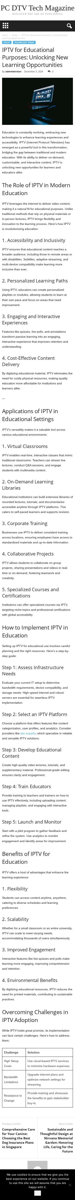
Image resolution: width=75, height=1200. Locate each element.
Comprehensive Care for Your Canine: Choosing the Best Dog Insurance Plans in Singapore (18, 1138)
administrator (13, 71)
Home (5, 35)
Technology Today (24, 42)
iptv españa (28, 733)
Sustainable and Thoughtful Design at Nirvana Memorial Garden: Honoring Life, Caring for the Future (56, 1140)
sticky (15, 35)
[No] (70, 1185)
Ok (37, 1193)
